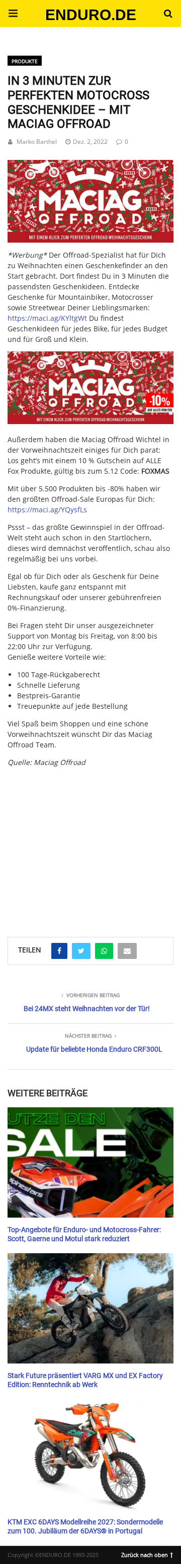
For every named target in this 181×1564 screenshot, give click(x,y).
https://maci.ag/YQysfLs (47, 509)
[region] (90, 837)
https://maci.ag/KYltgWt (47, 318)
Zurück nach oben (144, 1554)
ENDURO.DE (90, 15)
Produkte (25, 61)
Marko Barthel (37, 141)
